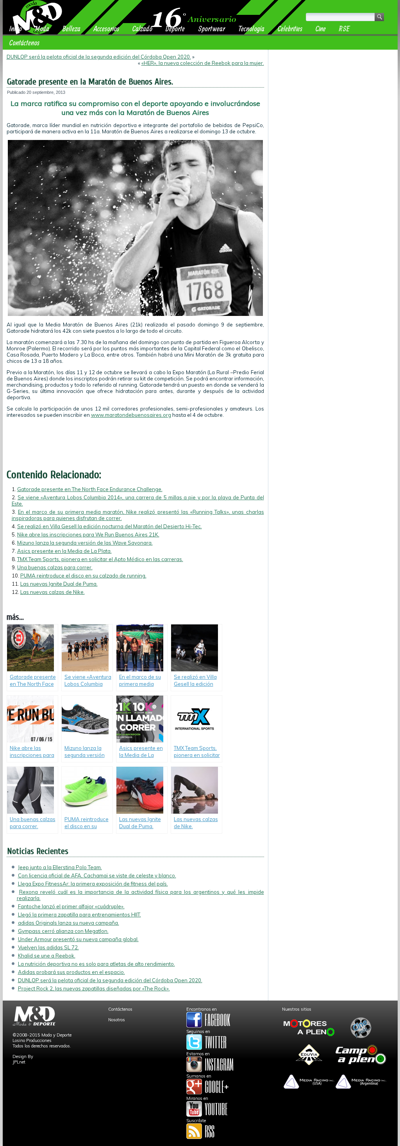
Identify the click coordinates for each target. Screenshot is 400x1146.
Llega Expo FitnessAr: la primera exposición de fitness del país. (93, 884)
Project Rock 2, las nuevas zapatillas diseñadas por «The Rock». (94, 988)
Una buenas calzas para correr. (55, 567)
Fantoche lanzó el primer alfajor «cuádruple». (71, 906)
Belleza (71, 28)
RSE (344, 28)
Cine (321, 28)
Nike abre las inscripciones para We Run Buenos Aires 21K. (88, 534)
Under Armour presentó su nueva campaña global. (78, 939)
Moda (42, 28)
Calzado (142, 28)
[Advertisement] (333, 102)
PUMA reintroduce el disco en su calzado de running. (83, 575)
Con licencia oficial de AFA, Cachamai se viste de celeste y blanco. (97, 875)
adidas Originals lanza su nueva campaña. (68, 923)
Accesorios (106, 28)
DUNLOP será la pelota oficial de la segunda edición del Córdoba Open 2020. (99, 57)
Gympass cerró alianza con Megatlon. (63, 931)
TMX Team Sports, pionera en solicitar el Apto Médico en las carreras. (100, 559)
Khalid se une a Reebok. (46, 955)
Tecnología (251, 28)
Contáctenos (24, 42)
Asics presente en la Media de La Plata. (64, 551)
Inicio (15, 28)
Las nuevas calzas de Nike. (52, 592)
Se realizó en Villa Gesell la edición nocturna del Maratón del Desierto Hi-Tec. (109, 526)
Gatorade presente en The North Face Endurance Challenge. (89, 489)
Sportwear (211, 28)
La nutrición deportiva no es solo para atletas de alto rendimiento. (96, 964)
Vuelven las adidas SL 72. (48, 947)
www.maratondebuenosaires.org (131, 415)
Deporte (175, 28)
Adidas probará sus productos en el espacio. (71, 972)
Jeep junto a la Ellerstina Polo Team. (60, 867)
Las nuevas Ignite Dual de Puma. (59, 584)
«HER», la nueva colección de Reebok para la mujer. (202, 63)
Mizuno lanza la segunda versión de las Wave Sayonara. (85, 543)
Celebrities (290, 28)
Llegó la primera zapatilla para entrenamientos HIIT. (79, 914)
